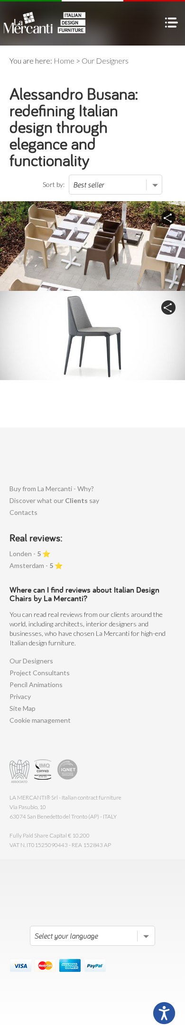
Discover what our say (54, 500)
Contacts (23, 512)
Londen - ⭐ (29, 554)
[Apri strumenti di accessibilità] (164, 1013)
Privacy (20, 696)
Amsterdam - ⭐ (36, 565)
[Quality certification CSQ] (44, 771)
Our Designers (31, 661)
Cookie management (40, 720)
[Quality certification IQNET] (67, 771)
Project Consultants (39, 673)
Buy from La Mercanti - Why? (51, 488)
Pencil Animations (36, 684)
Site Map (22, 708)
